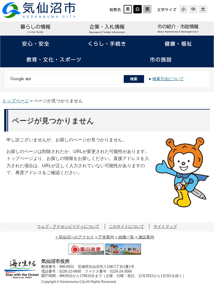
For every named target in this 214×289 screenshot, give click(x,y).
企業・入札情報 (107, 29)
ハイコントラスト (137, 9)
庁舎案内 (106, 237)
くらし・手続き (107, 43)
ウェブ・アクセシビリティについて (68, 226)
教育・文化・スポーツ (53, 59)
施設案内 (146, 237)
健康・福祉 (178, 43)
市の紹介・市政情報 (178, 29)
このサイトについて (126, 226)
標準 (193, 9)
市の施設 (160, 59)
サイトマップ (165, 226)
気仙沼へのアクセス (76, 237)
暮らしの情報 (35, 29)
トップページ (15, 100)
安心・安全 (35, 43)
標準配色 (127, 9)
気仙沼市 (39, 10)
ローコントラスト (147, 9)
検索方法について (168, 78)
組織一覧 (126, 237)
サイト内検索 (6, 77)
